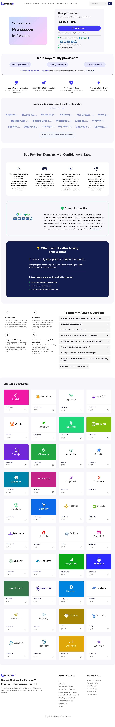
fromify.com (92, 626)
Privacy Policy (63, 703)
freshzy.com (37, 434)
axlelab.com (92, 407)
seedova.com (10, 517)
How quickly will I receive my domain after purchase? (79, 335)
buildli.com (9, 434)
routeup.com (37, 571)
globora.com (9, 489)
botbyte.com (92, 434)
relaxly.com (37, 626)
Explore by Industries (94, 680)
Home (61, 706)
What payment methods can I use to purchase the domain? (81, 341)
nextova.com (92, 489)
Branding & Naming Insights (68, 692)
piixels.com (92, 516)
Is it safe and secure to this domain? (73, 330)
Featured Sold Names (66, 686)
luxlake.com (9, 653)
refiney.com (64, 516)
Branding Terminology (66, 700)
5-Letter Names (92, 689)
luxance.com (9, 626)
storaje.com (9, 462)
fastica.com (92, 598)
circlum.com (64, 599)
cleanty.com (64, 462)
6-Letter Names (92, 691)
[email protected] (64, 289)
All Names (73, 3)
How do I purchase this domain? (72, 324)
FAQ (60, 680)
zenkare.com (10, 571)
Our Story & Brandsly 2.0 (67, 698)
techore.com (92, 571)
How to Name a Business (67, 689)
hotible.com (37, 544)
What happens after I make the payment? (75, 347)
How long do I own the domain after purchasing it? (78, 353)
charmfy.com (37, 462)
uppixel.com (64, 434)
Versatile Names (47, 3)
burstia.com (92, 462)
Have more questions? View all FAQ (73, 366)
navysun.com (37, 598)
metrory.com (37, 653)
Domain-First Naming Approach (69, 695)
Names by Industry (31, 3)
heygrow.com (65, 571)
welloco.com (92, 653)
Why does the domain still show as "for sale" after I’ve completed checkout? (84, 359)
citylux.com (64, 626)
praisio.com (9, 407)
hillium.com (9, 598)
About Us (62, 683)
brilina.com (64, 544)
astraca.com (64, 653)
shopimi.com (92, 544)
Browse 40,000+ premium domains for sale (57, 135)
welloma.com (10, 544)
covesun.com (37, 407)
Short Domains (61, 3)
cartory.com (37, 517)
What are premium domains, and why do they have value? (81, 318)
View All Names (92, 694)
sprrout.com (64, 407)
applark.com (64, 489)
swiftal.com (37, 489)
